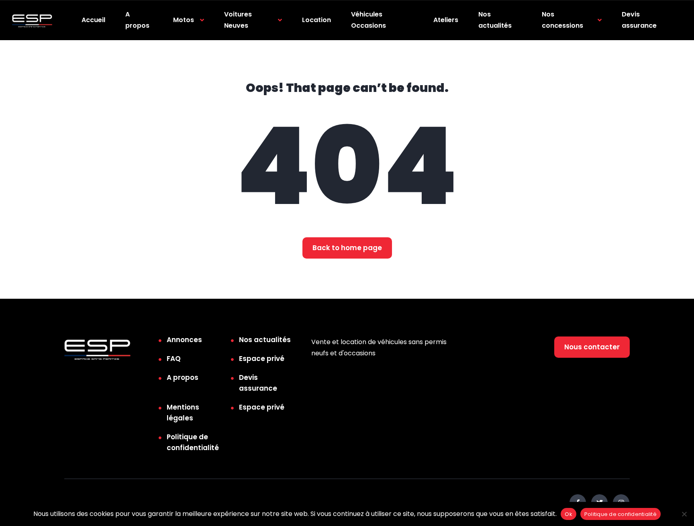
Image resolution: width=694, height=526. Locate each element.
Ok (568, 514)
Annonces (184, 340)
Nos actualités (495, 20)
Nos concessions (562, 20)
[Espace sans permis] (32, 20)
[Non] (684, 514)
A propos (137, 20)
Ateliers (445, 19)
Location (316, 19)
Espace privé (261, 358)
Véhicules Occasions (368, 20)
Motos (183, 19)
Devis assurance (639, 20)
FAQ (174, 358)
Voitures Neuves (238, 20)
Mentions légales (183, 412)
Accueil (93, 19)
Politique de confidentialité (193, 442)
